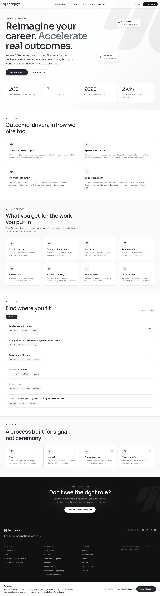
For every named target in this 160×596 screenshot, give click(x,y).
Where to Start (88, 4)
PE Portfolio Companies (52, 575)
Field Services (48, 555)
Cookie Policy (64, 592)
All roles (12, 317)
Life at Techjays (40, 72)
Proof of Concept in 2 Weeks (15, 559)
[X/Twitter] (143, 530)
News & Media (87, 567)
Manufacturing (48, 551)
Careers (85, 571)
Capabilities (60, 4)
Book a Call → (150, 4)
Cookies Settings (125, 589)
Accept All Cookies (146, 589)
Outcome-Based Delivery (13, 563)
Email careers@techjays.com (80, 509)
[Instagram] (151, 530)
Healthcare (47, 563)
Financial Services (49, 567)
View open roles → (16, 72)
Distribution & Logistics (52, 559)
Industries (73, 4)
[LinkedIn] (147, 530)
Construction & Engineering (53, 571)
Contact (85, 559)
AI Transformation (11, 551)
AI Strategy (8, 555)
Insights (101, 4)
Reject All (109, 589)
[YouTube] (155, 530)
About (137, 4)
